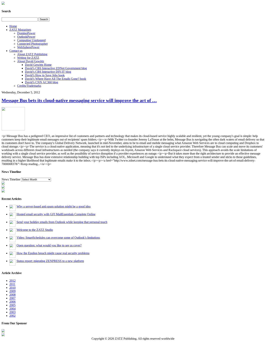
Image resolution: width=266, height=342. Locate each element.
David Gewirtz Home (38, 64)
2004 (12, 308)
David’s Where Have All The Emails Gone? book (55, 78)
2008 (12, 294)
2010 (12, 287)
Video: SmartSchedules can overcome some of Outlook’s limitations (58, 237)
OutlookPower (26, 36)
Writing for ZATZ (28, 57)
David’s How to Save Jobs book (45, 75)
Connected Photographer (32, 43)
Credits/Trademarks (29, 85)
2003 (12, 312)
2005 (12, 305)
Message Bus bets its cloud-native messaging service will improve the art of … (79, 100)
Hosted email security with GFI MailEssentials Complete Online (56, 214)
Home (13, 26)
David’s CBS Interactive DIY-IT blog (48, 71)
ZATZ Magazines (20, 29)
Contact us (15, 50)
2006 (12, 301)
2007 (12, 298)
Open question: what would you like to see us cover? (49, 245)
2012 (12, 280)
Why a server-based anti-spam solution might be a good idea (54, 206)
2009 (12, 291)
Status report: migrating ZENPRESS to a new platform (50, 261)
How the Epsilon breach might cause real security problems (53, 253)
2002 (12, 315)
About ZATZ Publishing (32, 54)
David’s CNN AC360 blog (41, 82)
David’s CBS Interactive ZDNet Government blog (56, 68)
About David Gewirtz (30, 61)
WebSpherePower (28, 47)
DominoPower (26, 33)
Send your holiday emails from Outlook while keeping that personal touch (62, 222)
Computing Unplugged (31, 40)
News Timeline (11, 179)
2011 (12, 284)
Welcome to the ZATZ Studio (35, 229)
